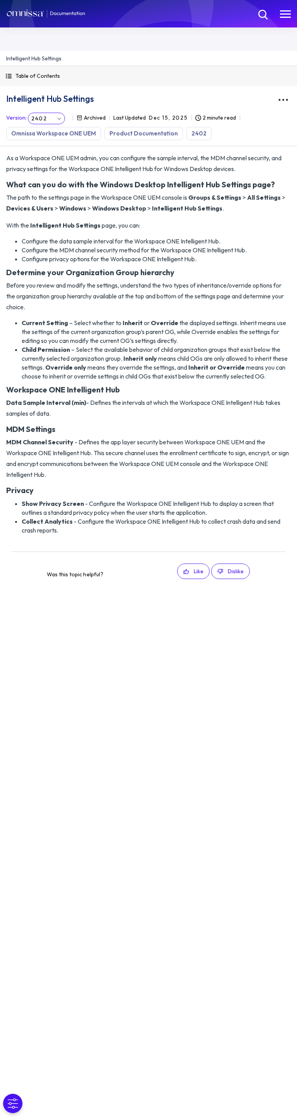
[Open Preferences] (12, 1103)
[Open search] (262, 13)
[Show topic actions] (283, 100)
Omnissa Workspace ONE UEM (53, 133)
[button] (148, 76)
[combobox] (46, 118)
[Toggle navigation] (285, 13)
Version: (16, 117)
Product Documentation (143, 133)
